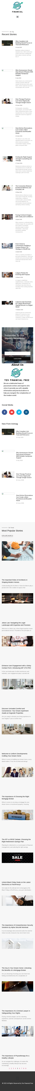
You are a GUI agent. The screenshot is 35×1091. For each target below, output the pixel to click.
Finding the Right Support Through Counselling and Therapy (24, 158)
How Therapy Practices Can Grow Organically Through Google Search (23, 100)
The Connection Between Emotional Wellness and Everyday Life (24, 187)
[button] (17, 16)
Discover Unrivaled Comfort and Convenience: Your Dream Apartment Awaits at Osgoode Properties (15, 711)
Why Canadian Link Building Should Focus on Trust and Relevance (24, 42)
